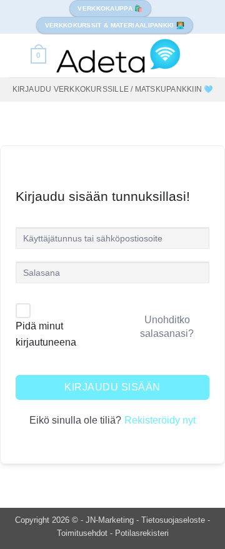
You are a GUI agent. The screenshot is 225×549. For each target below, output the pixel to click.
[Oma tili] (15, 55)
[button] (38, 55)
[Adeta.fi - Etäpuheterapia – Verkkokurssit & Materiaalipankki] (118, 56)
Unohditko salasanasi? (167, 326)
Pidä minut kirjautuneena (46, 334)
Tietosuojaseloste (174, 520)
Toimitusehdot (83, 533)
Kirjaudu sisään (112, 387)
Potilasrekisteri (142, 533)
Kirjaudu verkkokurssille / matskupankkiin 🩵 (112, 89)
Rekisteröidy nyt (160, 420)
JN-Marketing (111, 520)
